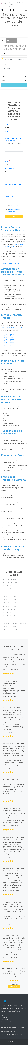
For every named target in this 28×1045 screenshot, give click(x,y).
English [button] (5, 3)
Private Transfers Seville (9, 626)
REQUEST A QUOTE (14, 216)
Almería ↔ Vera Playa (10, 340)
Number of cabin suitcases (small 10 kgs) (13, 195)
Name (7, 154)
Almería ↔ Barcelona (9, 342)
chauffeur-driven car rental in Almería (11, 327)
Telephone (8, 177)
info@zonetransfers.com (16, 6)
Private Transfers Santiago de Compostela (14, 623)
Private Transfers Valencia (10, 629)
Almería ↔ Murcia (9, 339)
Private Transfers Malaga (10, 602)
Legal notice (4, 1015)
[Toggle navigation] (26, 10)
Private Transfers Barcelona (10, 585)
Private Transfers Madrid (9, 599)
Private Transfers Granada (10, 593)
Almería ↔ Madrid (9, 344)
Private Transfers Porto (9, 612)
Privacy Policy (15, 205)
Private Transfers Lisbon (9, 596)
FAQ (2, 1024)
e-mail (7, 161)
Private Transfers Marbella (10, 606)
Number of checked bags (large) (13, 185)
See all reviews (14, 986)
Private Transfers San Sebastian (11, 620)
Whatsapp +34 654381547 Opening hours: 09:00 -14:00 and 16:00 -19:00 (17, 2)
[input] (14, 64)
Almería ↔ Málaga (9, 334)
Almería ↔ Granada (9, 336)
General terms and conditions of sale (10, 1021)
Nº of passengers (11, 168)
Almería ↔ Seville (8, 337)
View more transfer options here (10, 263)
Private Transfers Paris (9, 615)
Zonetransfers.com (6, 558)
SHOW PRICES (14, 85)
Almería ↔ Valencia (9, 345)
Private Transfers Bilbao (9, 589)
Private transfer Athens (9, 579)
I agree (13, 205)
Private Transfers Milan (9, 609)
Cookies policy (4, 1019)
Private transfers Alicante (10, 582)
